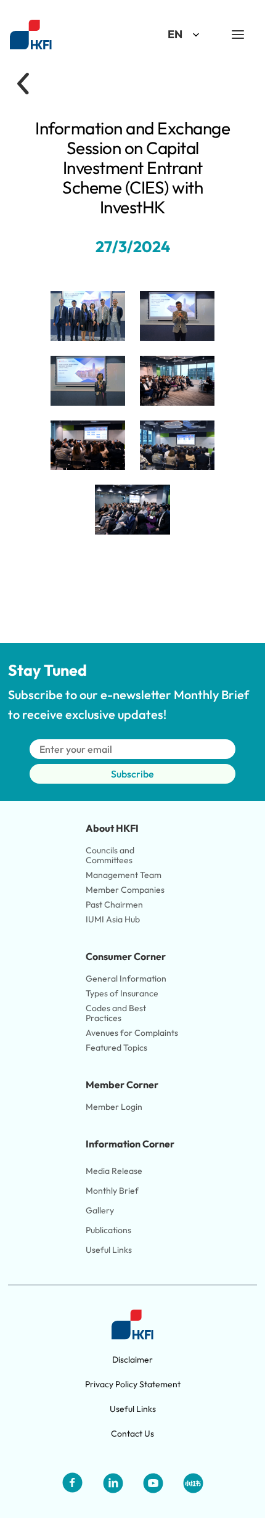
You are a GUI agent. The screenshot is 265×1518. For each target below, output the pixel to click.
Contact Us (132, 1433)
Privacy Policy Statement (133, 1384)
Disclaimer (132, 1359)
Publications (108, 1230)
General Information (126, 978)
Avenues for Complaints (132, 1032)
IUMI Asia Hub (113, 919)
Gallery (100, 1210)
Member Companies (126, 889)
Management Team (123, 874)
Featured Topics (116, 1047)
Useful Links (109, 1249)
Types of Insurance (122, 993)
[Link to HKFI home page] (31, 35)
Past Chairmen (114, 904)
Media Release (114, 1170)
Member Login (114, 1106)
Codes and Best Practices (117, 1013)
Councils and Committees (111, 855)
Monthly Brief (112, 1190)
